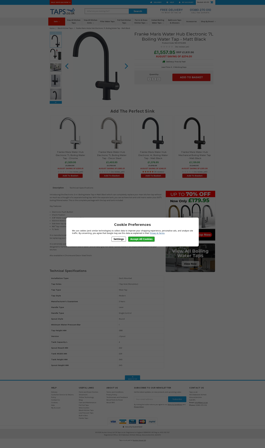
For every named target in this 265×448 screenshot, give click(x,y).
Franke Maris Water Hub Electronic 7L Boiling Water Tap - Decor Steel (112, 155)
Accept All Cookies (141, 239)
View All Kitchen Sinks (90, 21)
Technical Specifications (81, 187)
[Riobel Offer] (190, 215)
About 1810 (110, 402)
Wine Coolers (84, 408)
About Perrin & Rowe (114, 400)
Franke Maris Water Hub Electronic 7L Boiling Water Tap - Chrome (70, 155)
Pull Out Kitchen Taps (124, 21)
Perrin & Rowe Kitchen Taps (140, 21)
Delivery (157, 2)
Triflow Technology (86, 397)
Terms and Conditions (115, 392)
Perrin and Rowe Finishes (88, 392)
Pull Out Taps (84, 405)
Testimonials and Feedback (117, 397)
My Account (187, 2)
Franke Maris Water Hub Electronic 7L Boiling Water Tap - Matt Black (103, 28)
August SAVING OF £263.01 (112, 168)
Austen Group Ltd (139, 440)
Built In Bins (83, 415)
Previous (56, 32)
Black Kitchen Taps (65, 28)
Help (171, 2)
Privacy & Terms (157, 233)
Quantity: (154, 74)
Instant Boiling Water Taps (157, 21)
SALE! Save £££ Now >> (61, 2)
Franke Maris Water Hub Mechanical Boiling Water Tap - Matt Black (194, 155)
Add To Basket (70, 175)
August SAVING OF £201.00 (195, 168)
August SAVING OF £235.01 (70, 168)
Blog (81, 400)
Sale (56, 21)
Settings (119, 239)
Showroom (83, 395)
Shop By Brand (207, 21)
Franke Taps (83, 418)
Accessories (191, 21)
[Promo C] (190, 257)
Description (58, 187)
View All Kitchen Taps (73, 21)
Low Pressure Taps (86, 413)
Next (56, 102)
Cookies (54, 402)
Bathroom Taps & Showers (174, 21)
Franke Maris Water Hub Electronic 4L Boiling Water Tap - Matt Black (153, 155)
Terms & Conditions (175, 404)
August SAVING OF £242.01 (153, 168)
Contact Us (55, 400)
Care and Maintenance (87, 402)
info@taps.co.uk (201, 402)
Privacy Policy (111, 395)
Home (52, 28)
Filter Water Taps (107, 21)
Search (138, 11)
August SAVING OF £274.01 (173, 56)
